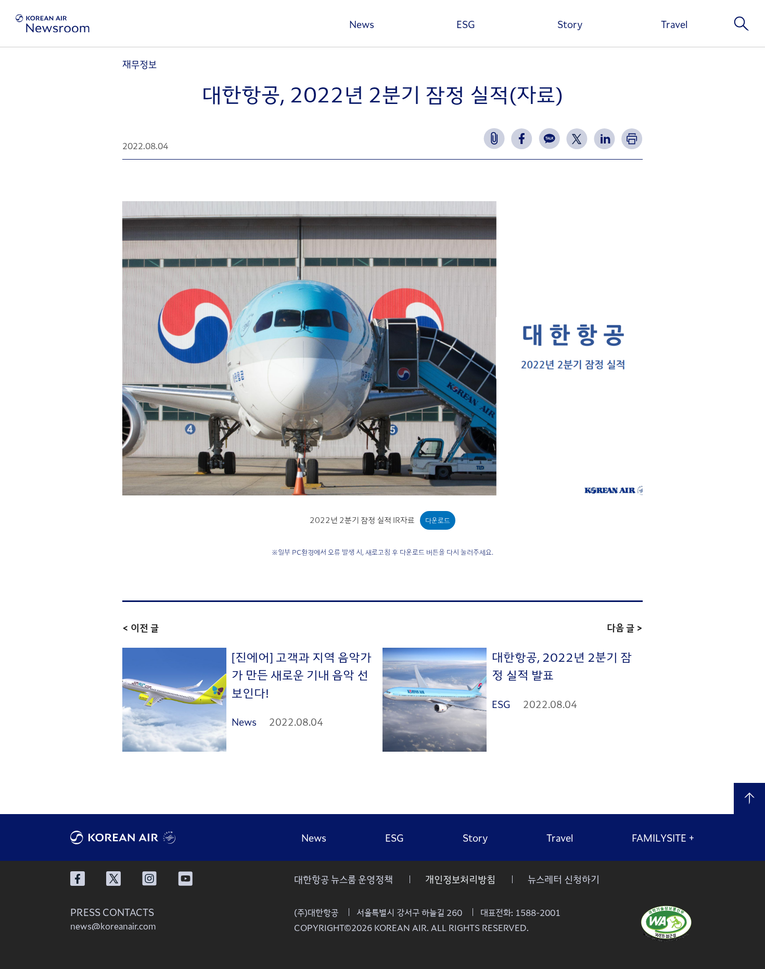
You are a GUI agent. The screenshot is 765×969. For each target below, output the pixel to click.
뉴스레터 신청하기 (564, 879)
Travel (674, 24)
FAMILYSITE (663, 837)
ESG (465, 24)
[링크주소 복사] (494, 138)
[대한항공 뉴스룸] (53, 24)
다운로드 (437, 520)
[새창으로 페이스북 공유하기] (521, 138)
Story (569, 24)
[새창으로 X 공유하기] (577, 138)
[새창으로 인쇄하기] (632, 138)
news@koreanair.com (113, 926)
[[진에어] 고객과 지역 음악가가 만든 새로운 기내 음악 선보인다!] (174, 700)
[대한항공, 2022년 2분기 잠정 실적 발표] (434, 700)
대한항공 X (113, 878)
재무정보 (139, 64)
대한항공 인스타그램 (149, 878)
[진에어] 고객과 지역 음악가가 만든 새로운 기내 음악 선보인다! (302, 674)
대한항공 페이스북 (77, 878)
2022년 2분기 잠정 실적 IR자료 (362, 519)
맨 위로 (749, 798)
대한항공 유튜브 (185, 878)
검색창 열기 (741, 23)
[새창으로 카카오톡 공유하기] (549, 138)
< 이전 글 (140, 627)
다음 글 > (625, 627)
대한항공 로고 (148, 837)
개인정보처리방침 (460, 879)
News (361, 24)
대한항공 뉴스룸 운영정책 (343, 879)
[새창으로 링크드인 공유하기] (604, 138)
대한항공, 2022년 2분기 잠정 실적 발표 (562, 666)
